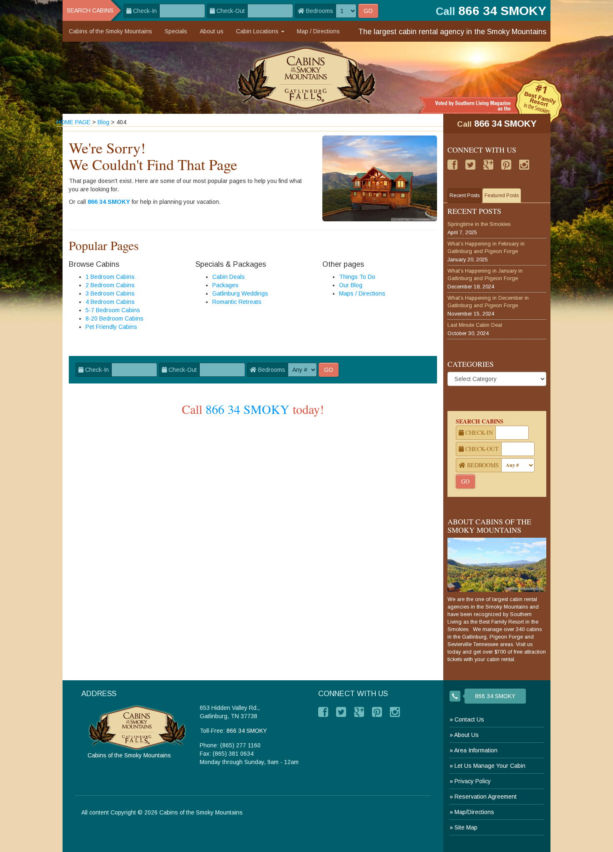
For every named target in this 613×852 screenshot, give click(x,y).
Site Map (466, 827)
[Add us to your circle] (488, 164)
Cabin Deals (228, 276)
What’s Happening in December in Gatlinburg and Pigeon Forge (488, 301)
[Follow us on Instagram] (524, 164)
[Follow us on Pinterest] (506, 164)
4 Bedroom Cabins (110, 301)
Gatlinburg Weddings (240, 293)
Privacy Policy (473, 781)
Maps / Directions (362, 293)
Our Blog (350, 285)
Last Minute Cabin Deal (474, 325)
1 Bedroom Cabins (110, 276)
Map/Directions (474, 812)
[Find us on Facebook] (452, 164)
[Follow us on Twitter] (470, 164)
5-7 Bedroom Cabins (112, 310)
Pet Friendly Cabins (111, 326)
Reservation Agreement (486, 796)
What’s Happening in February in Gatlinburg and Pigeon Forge (486, 247)
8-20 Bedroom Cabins (114, 318)
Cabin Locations (258, 31)
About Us (466, 735)
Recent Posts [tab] (465, 195)
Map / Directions (318, 31)
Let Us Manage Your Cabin (490, 765)
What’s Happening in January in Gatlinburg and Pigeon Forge (485, 274)
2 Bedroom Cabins (110, 285)
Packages (225, 285)
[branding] (307, 78)
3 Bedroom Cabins (110, 293)
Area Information (475, 750)
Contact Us (469, 719)
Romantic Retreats (236, 301)
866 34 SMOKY (109, 201)
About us (212, 31)
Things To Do (357, 276)
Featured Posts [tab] (502, 195)
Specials (176, 31)
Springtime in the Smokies (478, 224)
